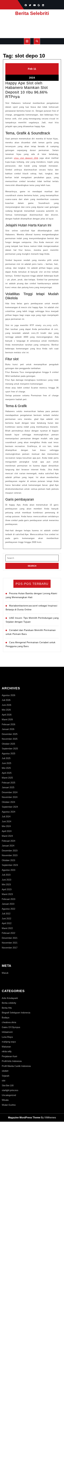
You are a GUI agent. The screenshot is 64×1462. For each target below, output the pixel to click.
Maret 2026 (7, 719)
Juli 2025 (6, 758)
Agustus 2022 (8, 909)
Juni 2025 (6, 763)
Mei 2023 (6, 884)
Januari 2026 (8, 729)
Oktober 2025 (8, 743)
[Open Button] (27, 41)
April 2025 (6, 773)
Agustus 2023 (8, 870)
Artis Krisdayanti (10, 998)
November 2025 (9, 739)
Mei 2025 (6, 768)
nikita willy (7, 1051)
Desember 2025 (9, 734)
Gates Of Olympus (11, 1027)
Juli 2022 (6, 913)
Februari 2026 (8, 724)
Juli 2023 (6, 874)
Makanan (6, 1046)
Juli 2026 (6, 700)
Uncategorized (9, 1095)
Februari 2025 (8, 782)
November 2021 (9, 942)
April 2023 (6, 889)
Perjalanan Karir (9, 1056)
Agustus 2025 (8, 753)
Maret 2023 (7, 894)
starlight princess (10, 1090)
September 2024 (10, 807)
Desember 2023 (9, 850)
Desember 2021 (9, 938)
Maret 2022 (7, 928)
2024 (32, 77)
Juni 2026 (6, 705)
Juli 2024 (6, 816)
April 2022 (6, 923)
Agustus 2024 (8, 811)
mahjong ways (9, 1041)
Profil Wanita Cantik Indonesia (16, 1066)
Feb (30, 68)
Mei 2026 (6, 709)
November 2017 (9, 947)
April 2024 (6, 831)
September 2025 (10, 748)
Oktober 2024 (8, 802)
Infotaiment (7, 1032)
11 (34, 68)
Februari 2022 (8, 933)
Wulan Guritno (9, 1105)
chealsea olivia (9, 1022)
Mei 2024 (6, 826)
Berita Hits (7, 1008)
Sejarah (5, 1075)
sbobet (5, 1071)
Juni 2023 (6, 879)
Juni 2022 (6, 918)
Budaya (5, 1017)
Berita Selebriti (32, 13)
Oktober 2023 (8, 860)
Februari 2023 (8, 899)
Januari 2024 (8, 845)
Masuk (5, 973)
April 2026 (6, 714)
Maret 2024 (7, 836)
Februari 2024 (8, 841)
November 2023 (9, 855)
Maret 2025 (7, 777)
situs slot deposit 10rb (26, 158)
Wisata (5, 1100)
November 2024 (9, 797)
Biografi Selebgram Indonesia (16, 1012)
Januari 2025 (8, 787)
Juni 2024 (6, 821)
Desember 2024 (9, 792)
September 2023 (10, 865)
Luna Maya (7, 1037)
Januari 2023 (8, 904)
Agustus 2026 (8, 695)
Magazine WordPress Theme (24, 1117)
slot (3, 1080)
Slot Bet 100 (8, 1085)
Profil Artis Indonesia (12, 1061)
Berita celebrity (9, 1003)
